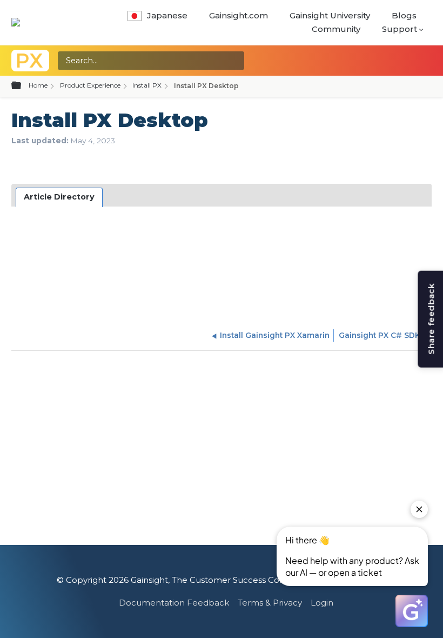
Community (336, 29)
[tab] (59, 197)
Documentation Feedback (174, 602)
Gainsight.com (238, 15)
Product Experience (90, 85)
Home (38, 85)
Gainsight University (330, 15)
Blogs (404, 15)
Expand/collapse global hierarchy (22, 86)
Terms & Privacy (270, 602)
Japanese (167, 15)
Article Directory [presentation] (59, 197)
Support (399, 29)
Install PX (147, 85)
